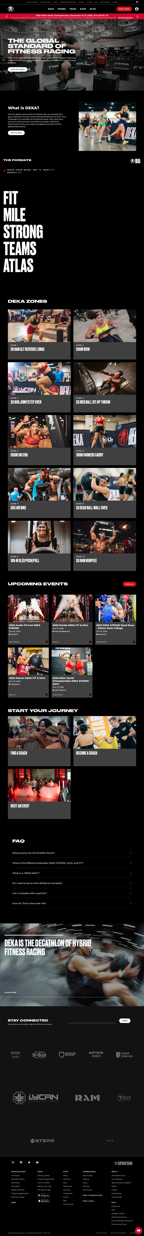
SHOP (65, 1172)
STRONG (23, 232)
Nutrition (66, 1190)
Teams (19, 248)
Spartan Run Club (44, 1186)
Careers (114, 1190)
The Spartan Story (118, 1176)
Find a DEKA (88, 1201)
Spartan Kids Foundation (121, 1183)
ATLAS (18, 265)
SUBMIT (125, 1021)
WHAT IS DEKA (16, 133)
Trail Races (15, 1176)
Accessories (67, 1193)
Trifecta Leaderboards (19, 1193)
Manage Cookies (117, 1213)
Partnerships (116, 1193)
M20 (96, 2)
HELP (113, 1203)
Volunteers (15, 1186)
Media (113, 1186)
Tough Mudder (32, 2)
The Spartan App (44, 1190)
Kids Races (15, 1183)
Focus (85, 1183)
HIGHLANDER (104, 2)
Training (86, 1179)
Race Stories (87, 1176)
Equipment (67, 1186)
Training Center (43, 1176)
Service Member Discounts (122, 1221)
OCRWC (81, 2)
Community (87, 1190)
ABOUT (114, 1172)
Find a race (124, 9)
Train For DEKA (43, 1183)
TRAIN (40, 1172)
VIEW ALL (129, 584)
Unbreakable (89, 1172)
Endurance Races (18, 1179)
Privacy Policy (101, 1233)
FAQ (113, 1210)
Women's (67, 1179)
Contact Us (115, 1206)
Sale (64, 1201)
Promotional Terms (119, 1224)
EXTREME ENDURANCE (68, 2)
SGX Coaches (68, 1204)
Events (66, 1197)
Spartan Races (18, 1172)
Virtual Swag (116, 1197)
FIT (10, 198)
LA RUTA (89, 2)
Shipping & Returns (119, 1217)
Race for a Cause (17, 1197)
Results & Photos (18, 1190)
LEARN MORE (10, 992)
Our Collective (117, 1179)
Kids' (65, 1183)
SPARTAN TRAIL (45, 2)
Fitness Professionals (45, 1179)
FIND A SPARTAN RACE (92, 1195)
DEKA (56, 2)
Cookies (133, 1233)
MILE (14, 215)
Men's (65, 1176)
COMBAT (115, 2)
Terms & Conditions (118, 1233)
